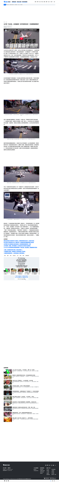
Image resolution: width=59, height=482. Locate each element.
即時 (37, 1)
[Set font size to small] (51, 481)
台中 (17, 255)
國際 (46, 1)
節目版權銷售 (53, 469)
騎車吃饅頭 (27, 255)
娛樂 (44, 1)
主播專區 (47, 473)
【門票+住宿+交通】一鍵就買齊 (21, 266)
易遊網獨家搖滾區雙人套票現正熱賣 (21, 265)
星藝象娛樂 (48, 474)
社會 (49, 1)
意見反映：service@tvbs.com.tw (8, 469)
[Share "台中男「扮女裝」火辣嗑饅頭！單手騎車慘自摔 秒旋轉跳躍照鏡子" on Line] (4, 480)
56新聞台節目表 (36, 470)
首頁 (35, 1)
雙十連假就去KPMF (21, 264)
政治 (42, 1)
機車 (7, 255)
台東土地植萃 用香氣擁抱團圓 (21, 259)
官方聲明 (53, 473)
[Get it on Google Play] (53, 478)
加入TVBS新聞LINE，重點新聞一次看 (21, 277)
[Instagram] (51, 465)
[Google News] (55, 465)
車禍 (5, 255)
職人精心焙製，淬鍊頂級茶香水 (21, 260)
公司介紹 (47, 469)
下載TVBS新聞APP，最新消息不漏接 (21, 276)
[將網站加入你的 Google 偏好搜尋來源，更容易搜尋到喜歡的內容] (21, 279)
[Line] (48, 465)
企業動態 (47, 470)
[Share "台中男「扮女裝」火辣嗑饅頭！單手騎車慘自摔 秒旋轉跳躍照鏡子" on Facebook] (8, 480)
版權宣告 (41, 473)
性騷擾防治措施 (42, 470)
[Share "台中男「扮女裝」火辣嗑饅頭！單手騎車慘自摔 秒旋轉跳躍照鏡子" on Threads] (6, 480)
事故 (20, 255)
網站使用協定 (42, 471)
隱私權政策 (41, 469)
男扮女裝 (14, 255)
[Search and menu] (54, 2)
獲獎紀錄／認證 (54, 474)
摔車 (10, 255)
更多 (51, 1)
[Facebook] (46, 465)
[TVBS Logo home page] (7, 1)
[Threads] (50, 465)
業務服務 (53, 471)
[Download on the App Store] (47, 478)
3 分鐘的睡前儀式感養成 (21, 261)
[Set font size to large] (54, 481)
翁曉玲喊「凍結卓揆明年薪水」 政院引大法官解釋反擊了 (14, 4)
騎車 (23, 255)
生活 (40, 1)
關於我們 (35, 469)
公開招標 (53, 470)
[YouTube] (53, 465)
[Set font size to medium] (52, 481)
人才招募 (47, 471)
